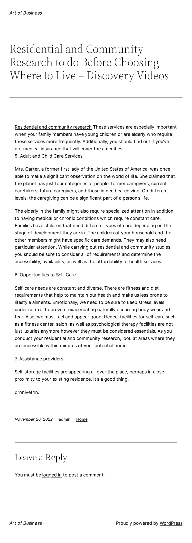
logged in (52, 474)
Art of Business (26, 13)
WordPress (171, 523)
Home (82, 419)
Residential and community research (53, 127)
